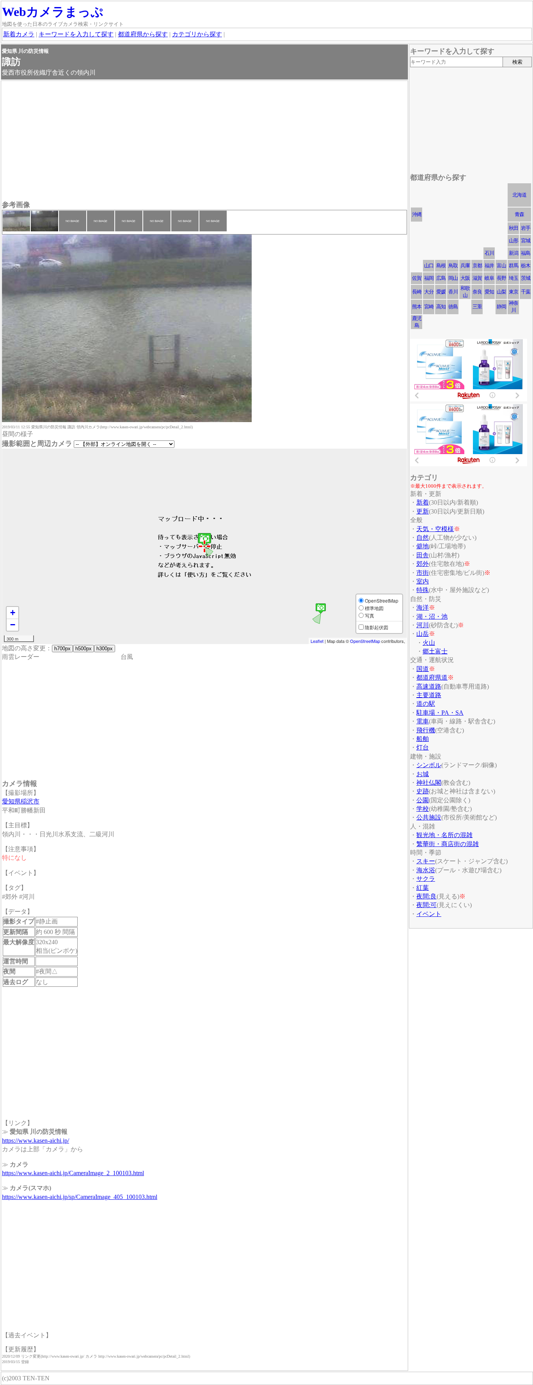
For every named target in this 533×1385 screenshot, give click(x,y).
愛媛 (441, 292)
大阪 (465, 278)
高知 (441, 307)
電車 (422, 721)
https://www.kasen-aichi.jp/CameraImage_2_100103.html (73, 1173)
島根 (441, 265)
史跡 (422, 791)
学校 (422, 808)
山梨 (501, 292)
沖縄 (416, 214)
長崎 (416, 292)
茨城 (525, 278)
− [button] (12, 625)
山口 (429, 265)
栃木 (525, 265)
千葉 (525, 292)
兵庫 (465, 265)
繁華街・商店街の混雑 (447, 844)
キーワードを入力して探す (76, 34)
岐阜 (489, 278)
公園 (422, 800)
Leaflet (317, 641)
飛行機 (425, 730)
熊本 (416, 307)
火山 (429, 642)
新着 (422, 502)
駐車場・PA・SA (440, 712)
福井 (489, 265)
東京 (513, 292)
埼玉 (513, 278)
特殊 (422, 590)
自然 (422, 537)
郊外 (422, 563)
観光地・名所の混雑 (444, 835)
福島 (525, 253)
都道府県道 (432, 677)
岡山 (453, 278)
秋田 (513, 228)
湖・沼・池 (432, 616)
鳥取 (453, 265)
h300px (104, 648)
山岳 (422, 633)
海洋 (422, 607)
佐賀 (416, 278)
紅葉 (422, 887)
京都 (477, 265)
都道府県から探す (143, 34)
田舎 (422, 555)
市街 (422, 572)
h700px (62, 648)
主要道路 (428, 695)
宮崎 (429, 307)
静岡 (501, 307)
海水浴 (425, 870)
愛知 (489, 292)
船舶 (422, 738)
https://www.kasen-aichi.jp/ (35, 1140)
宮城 (525, 240)
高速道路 (428, 686)
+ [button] (12, 612)
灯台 (422, 747)
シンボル (428, 765)
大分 (429, 292)
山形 (513, 240)
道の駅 (425, 703)
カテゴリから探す (197, 34)
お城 (422, 774)
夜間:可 (426, 905)
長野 (501, 278)
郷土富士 (435, 651)
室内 (422, 581)
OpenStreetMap (365, 641)
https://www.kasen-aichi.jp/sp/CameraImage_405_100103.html (79, 1197)
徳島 (453, 307)
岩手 (525, 228)
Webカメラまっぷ (52, 12)
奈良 (477, 292)
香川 (453, 292)
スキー (425, 861)
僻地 (422, 546)
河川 (422, 625)
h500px (83, 648)
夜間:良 (426, 896)
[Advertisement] (204, 141)
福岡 (429, 278)
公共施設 (428, 817)
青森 (519, 214)
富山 (501, 265)
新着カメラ (18, 34)
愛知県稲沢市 (20, 801)
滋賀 (477, 278)
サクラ (425, 878)
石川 (489, 253)
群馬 (513, 265)
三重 (477, 307)
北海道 (519, 195)
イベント (428, 914)
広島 (441, 278)
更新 (422, 511)
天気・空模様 (435, 529)
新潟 (513, 253)
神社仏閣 (428, 782)
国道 (422, 669)
